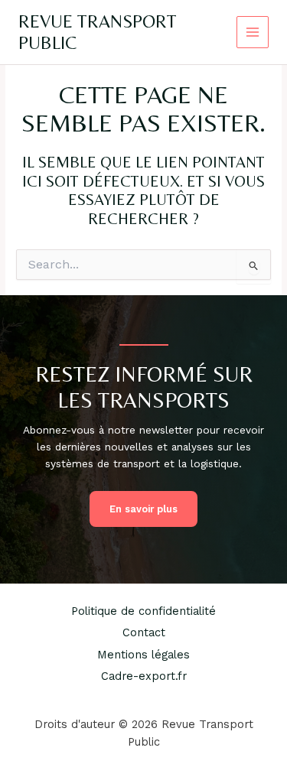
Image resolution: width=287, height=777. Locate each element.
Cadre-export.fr (144, 676)
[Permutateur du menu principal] (252, 32)
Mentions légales (143, 655)
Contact (143, 632)
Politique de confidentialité (143, 611)
